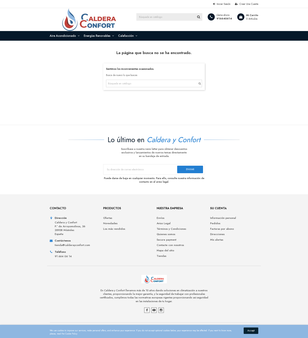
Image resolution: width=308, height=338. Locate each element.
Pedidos (215, 223)
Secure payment (166, 240)
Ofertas (107, 218)
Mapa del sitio (165, 250)
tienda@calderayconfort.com (72, 245)
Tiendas (161, 256)
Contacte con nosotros (170, 245)
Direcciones (217, 234)
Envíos (160, 218)
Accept (251, 330)
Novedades (110, 223)
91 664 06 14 (63, 256)
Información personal (223, 218)
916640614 (224, 19)
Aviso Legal (164, 223)
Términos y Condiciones (171, 229)
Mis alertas (216, 240)
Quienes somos (166, 234)
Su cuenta (218, 208)
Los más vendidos (114, 229)
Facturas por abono (222, 229)
